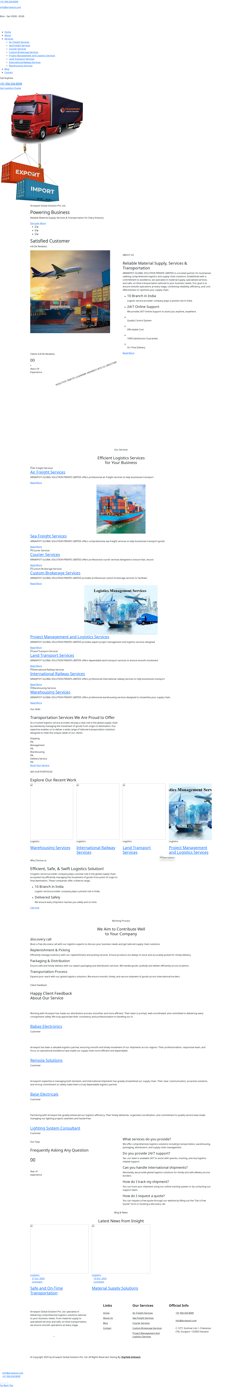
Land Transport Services (21, 59)
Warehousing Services (20, 65)
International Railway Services (25, 62)
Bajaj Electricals (44, 1094)
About (7, 35)
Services (8, 38)
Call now (34, 907)
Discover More (38, 223)
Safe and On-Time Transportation (46, 1290)
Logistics (34, 1275)
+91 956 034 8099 (11, 83)
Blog (6, 69)
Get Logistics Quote (10, 88)
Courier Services (17, 48)
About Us (108, 1318)
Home (7, 32)
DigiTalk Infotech (131, 1357)
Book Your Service (39, 765)
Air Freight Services (19, 42)
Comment (37, 1281)
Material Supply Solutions (115, 1288)
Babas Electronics (46, 1026)
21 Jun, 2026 (38, 1278)
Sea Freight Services (19, 45)
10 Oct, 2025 (100, 1278)
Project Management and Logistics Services (32, 55)
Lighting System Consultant (55, 1128)
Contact (8, 72)
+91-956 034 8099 (9, 1)
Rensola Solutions (46, 1060)
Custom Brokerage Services (23, 52)
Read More (128, 353)
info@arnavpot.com (10, 7)
